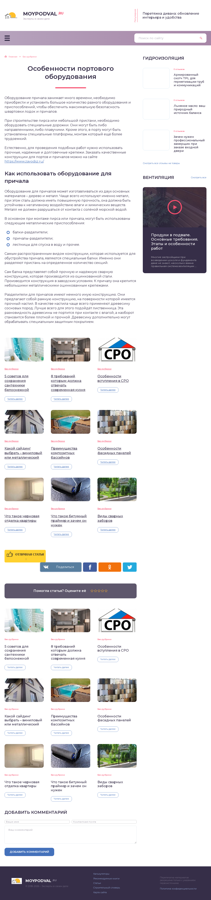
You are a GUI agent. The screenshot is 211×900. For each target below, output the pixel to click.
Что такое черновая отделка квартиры (22, 518)
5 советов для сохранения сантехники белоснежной (17, 383)
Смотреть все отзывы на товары (161, 163)
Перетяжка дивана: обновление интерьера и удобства (171, 15)
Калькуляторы (101, 873)
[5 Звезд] (106, 590)
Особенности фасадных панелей (114, 450)
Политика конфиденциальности (178, 888)
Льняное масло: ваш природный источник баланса (189, 109)
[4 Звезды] (102, 590)
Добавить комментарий (29, 851)
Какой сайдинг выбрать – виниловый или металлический (23, 452)
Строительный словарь (106, 887)
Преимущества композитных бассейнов (64, 452)
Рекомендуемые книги (106, 878)
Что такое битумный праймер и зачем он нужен (69, 520)
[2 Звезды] (95, 590)
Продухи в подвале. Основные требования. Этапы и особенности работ (174, 242)
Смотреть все (198, 177)
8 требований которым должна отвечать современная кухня (68, 383)
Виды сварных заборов (110, 518)
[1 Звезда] (92, 590)
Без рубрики (12, 368)
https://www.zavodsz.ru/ (24, 161)
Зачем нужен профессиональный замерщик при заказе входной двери (189, 144)
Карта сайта (100, 892)
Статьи (97, 883)
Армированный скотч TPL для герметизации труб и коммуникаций (189, 80)
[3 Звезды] (99, 590)
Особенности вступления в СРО (113, 378)
